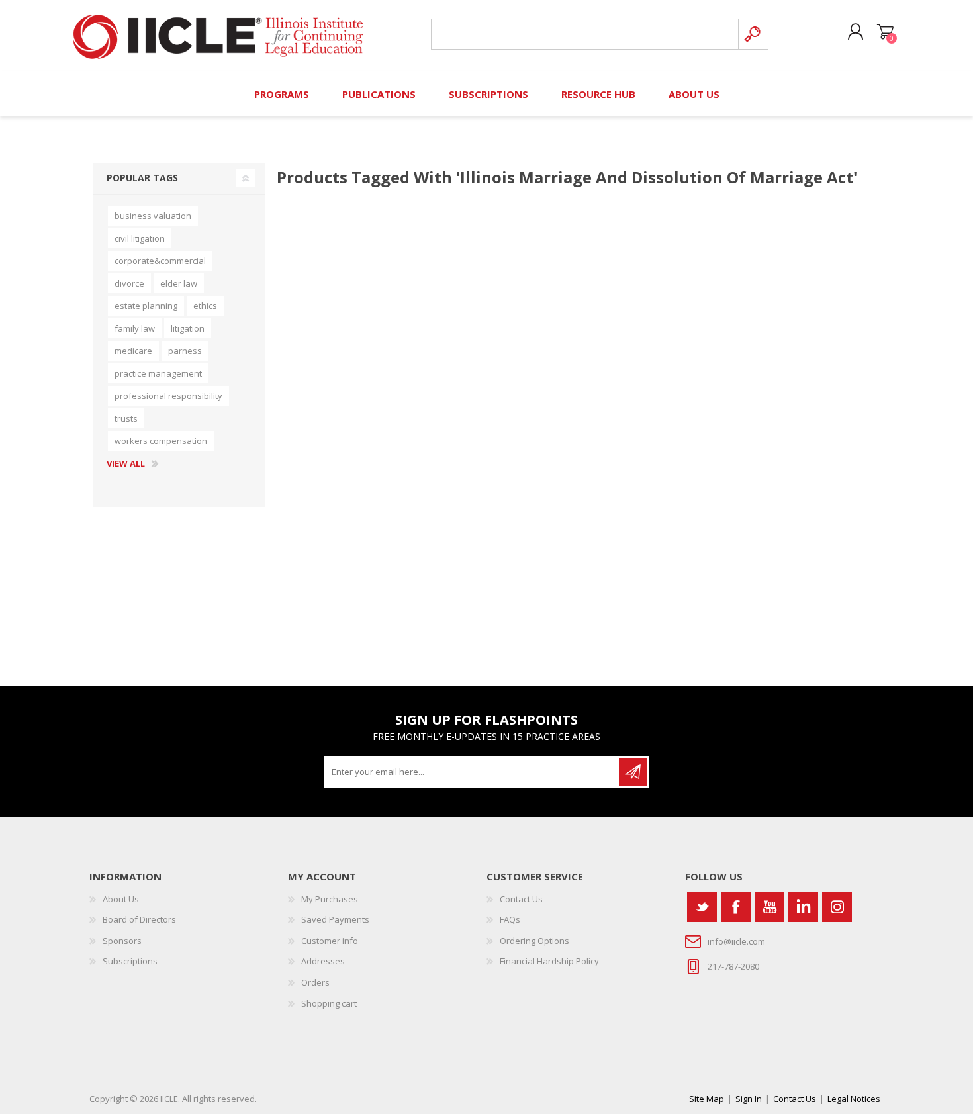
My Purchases (329, 899)
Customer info (329, 941)
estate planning (146, 306)
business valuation (153, 216)
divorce (129, 283)
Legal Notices (853, 1099)
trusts (126, 418)
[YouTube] (769, 907)
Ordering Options (534, 941)
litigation (188, 328)
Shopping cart (885, 32)
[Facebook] (736, 907)
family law (135, 328)
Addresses (323, 961)
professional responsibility (168, 396)
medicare (133, 351)
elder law (178, 283)
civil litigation (140, 238)
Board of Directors (139, 919)
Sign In (748, 1099)
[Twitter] (702, 907)
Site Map (706, 1099)
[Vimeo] (803, 907)
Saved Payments (335, 919)
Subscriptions (130, 961)
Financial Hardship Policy (549, 961)
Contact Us (521, 899)
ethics (205, 306)
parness (185, 351)
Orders (315, 982)
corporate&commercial (160, 261)
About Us (121, 899)
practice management (158, 373)
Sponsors (122, 941)
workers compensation (161, 441)
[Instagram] (837, 907)
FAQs (510, 919)
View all (126, 464)
